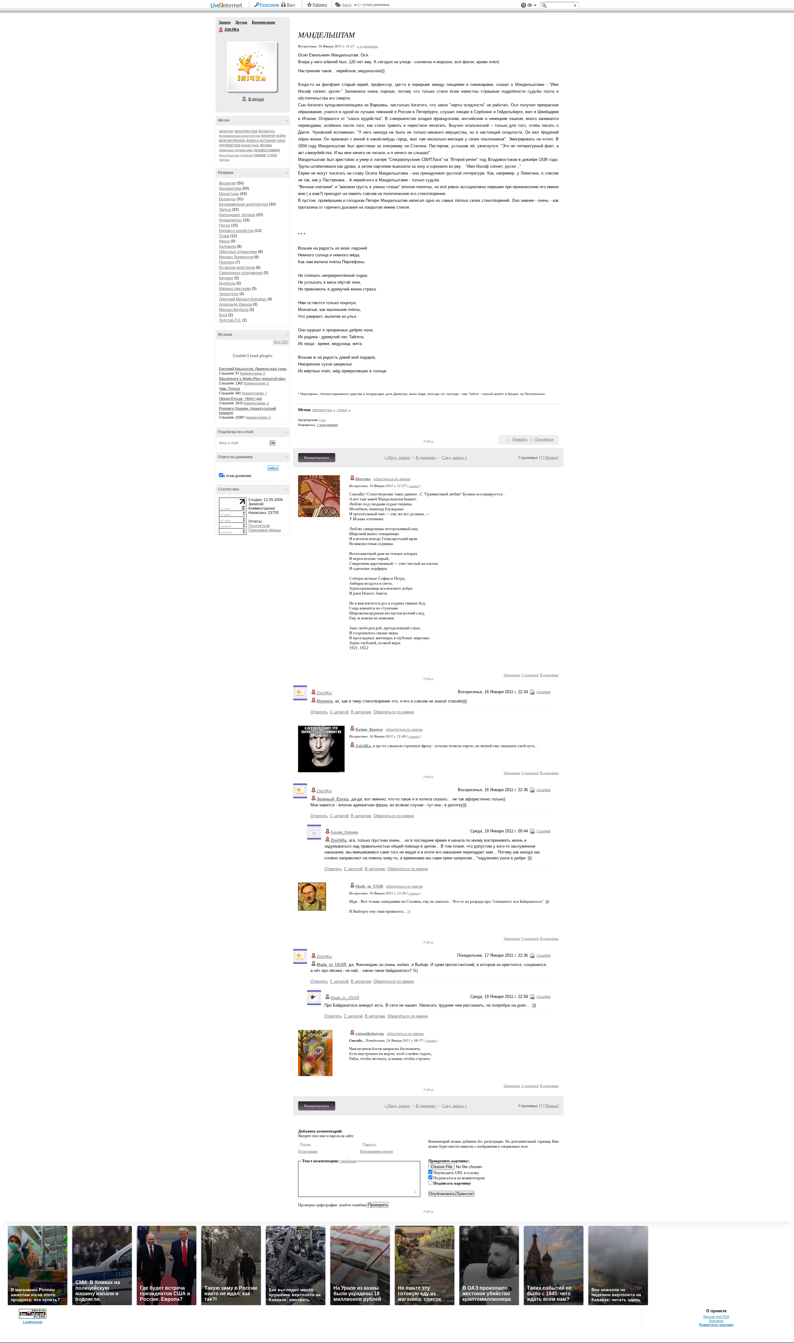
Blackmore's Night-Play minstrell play (252, 379)
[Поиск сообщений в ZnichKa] (273, 468)
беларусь (266, 131)
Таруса (225, 209)
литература (229, 145)
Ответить (512, 674)
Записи (224, 22)
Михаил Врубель (233, 310)
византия (268, 135)
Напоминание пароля (376, 1151)
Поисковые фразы (264, 530)
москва (266, 145)
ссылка (413, 485)
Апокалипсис (230, 220)
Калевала (227, 246)
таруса (224, 159)
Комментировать (316, 457)
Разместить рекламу (716, 1325)
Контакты (716, 1321)
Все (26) (281, 342)
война (281, 135)
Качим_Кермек (369, 729)
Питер (224, 225)
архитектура (245, 131)
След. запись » (454, 457)
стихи (272, 155)
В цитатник (549, 674)
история (268, 140)
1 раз (322, 420)
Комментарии (263, 22)
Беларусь (227, 199)
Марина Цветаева (235, 288)
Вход (291, 4)
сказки (259, 154)
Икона (224, 241)
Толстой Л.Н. (230, 320)
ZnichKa (221, 29)
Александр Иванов (235, 304)
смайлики (348, 1161)
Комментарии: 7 (254, 393)
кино (281, 140)
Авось (346, 4)
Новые (551, 457)
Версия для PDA (716, 1317)
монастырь (250, 145)
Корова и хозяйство (236, 230)
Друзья (241, 22)
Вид (532, 6)
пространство (229, 155)
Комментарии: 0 (252, 373)
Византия (227, 183)
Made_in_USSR (369, 886)
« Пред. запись (397, 457)
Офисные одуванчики (238, 252)
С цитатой (530, 674)
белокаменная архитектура (239, 135)
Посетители (259, 526)
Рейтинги (320, 4)
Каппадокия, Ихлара (237, 215)
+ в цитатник (367, 46)
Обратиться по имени (393, 712)
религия (246, 155)
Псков (224, 236)
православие (267, 149)
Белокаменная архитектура (243, 204)
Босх (223, 315)
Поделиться (544, 439)
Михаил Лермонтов (236, 257)
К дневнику (426, 457)
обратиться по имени (391, 478)
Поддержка (523, 5)
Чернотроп (229, 294)
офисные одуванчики (236, 150)
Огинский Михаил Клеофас (242, 299)
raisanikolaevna (369, 1033)
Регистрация (269, 4)
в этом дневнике (237, 476)
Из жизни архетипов (237, 267)
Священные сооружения (241, 273)
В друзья (256, 99)
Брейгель (227, 283)
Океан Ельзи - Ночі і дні (240, 399)
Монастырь (229, 194)
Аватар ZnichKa (251, 66)
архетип (226, 131)
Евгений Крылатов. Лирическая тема (253, 369)
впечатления (232, 140)
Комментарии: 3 (256, 403)
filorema (363, 478)
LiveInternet (227, 5)
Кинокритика (230, 188)
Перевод (226, 262)
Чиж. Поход (229, 389)
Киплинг (226, 278)
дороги (252, 140)
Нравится (519, 439)
